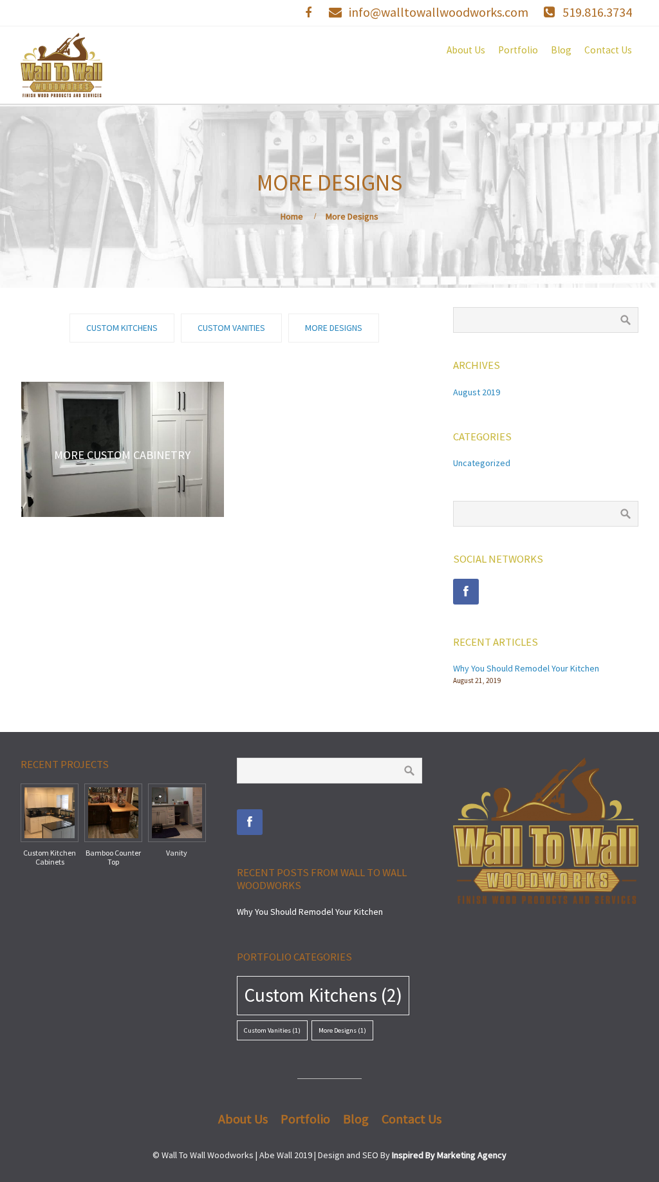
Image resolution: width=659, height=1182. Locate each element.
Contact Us (608, 50)
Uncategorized (481, 463)
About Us (466, 50)
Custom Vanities (272, 1030)
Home (292, 216)
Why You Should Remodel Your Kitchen (526, 668)
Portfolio (518, 50)
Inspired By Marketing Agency (449, 1155)
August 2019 (476, 392)
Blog (561, 50)
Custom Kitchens (323, 995)
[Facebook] (466, 592)
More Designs (342, 1030)
